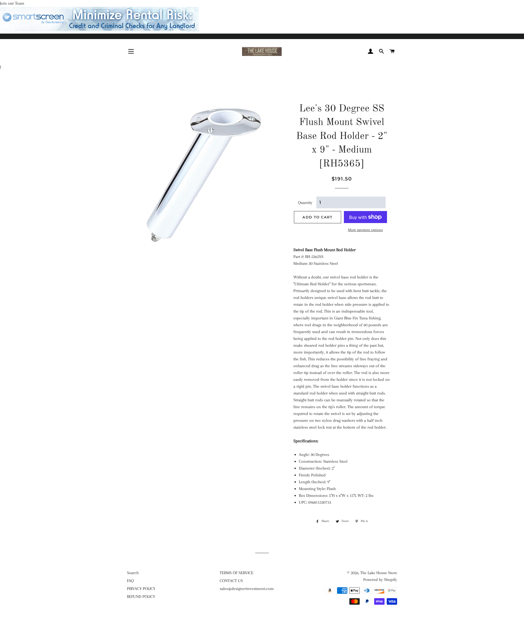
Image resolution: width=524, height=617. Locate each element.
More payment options (365, 230)
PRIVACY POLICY (141, 588)
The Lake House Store (378, 572)
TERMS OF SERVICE (236, 572)
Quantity (305, 202)
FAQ (130, 580)
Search (133, 572)
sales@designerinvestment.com (247, 588)
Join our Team (12, 3)
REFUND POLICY (141, 596)
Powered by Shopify (380, 579)
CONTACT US (231, 580)
